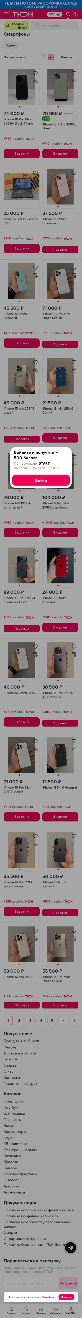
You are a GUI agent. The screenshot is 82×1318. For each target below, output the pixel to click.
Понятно (66, 1296)
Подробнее (48, 1296)
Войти (41, 480)
